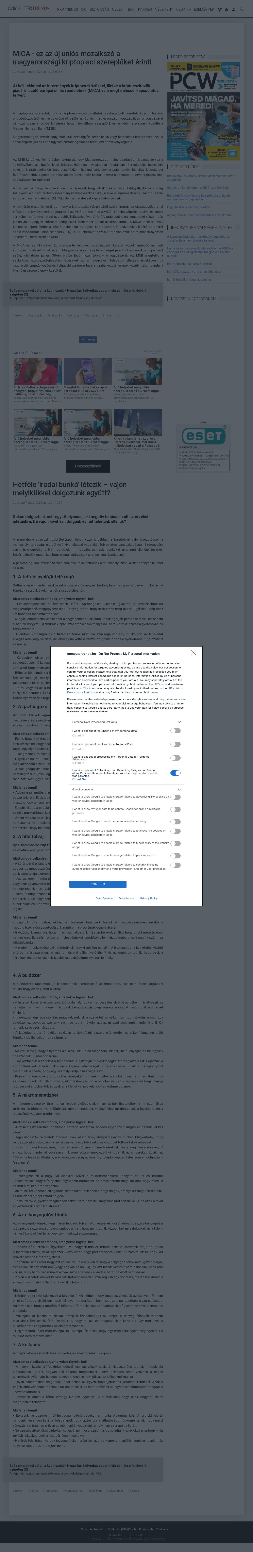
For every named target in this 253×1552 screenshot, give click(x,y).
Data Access (126, 898)
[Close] (195, 654)
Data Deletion (104, 898)
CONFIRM (98, 884)
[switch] (175, 730)
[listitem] (126, 722)
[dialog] (126, 776)
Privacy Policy (149, 898)
